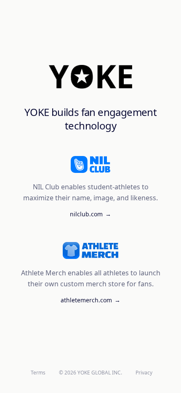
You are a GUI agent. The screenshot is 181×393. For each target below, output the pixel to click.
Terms (38, 372)
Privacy (144, 372)
